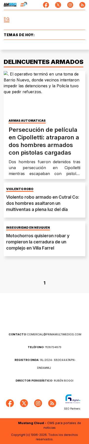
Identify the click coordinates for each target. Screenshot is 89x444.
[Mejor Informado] (44, 20)
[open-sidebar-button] (7, 20)
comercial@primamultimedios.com (45, 334)
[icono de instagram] (70, 5)
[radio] (10, 5)
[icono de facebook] (46, 5)
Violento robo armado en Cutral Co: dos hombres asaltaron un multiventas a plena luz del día (42, 203)
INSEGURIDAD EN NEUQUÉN (28, 227)
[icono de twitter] (58, 5)
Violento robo (19, 189)
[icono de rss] (82, 5)
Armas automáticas (27, 120)
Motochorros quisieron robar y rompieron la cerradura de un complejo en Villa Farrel (37, 242)
